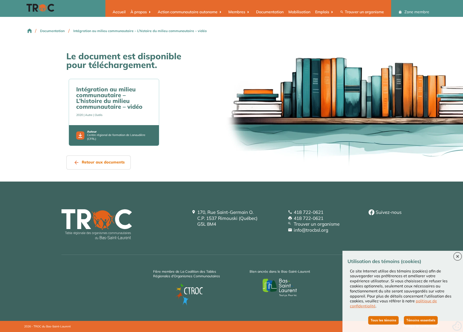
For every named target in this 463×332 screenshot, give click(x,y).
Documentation (270, 11)
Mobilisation (299, 11)
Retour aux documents (103, 162)
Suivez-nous (389, 212)
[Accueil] (96, 237)
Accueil (119, 11)
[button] (457, 256)
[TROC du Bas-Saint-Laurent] (42, 10)
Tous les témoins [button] (383, 320)
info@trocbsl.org (311, 230)
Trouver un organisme (364, 11)
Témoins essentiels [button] (420, 320)
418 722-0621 (308, 212)
